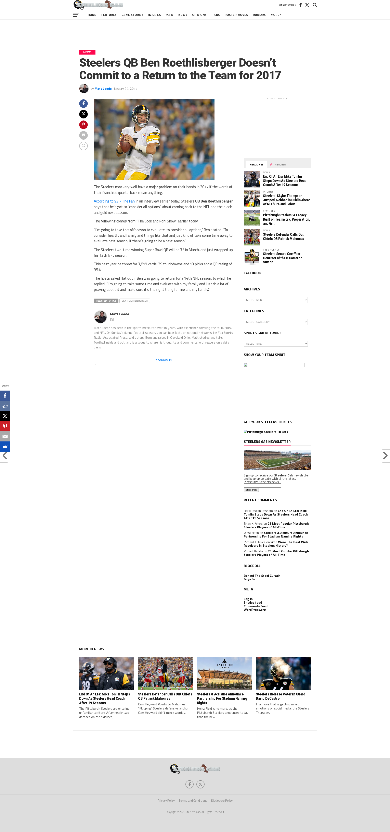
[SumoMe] (5, 446)
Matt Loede (103, 88)
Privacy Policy (166, 800)
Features (109, 14)
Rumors (259, 14)
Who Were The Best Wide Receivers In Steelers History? (276, 544)
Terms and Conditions (193, 800)
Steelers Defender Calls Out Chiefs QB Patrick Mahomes (283, 236)
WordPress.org (255, 609)
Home (92, 14)
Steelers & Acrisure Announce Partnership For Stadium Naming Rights (276, 534)
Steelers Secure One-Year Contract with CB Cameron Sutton (282, 258)
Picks (215, 14)
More (275, 14)
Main (169, 14)
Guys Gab (250, 579)
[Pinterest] (5, 426)
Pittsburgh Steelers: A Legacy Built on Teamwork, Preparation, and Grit (286, 219)
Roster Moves (236, 14)
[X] (5, 416)
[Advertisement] (195, 31)
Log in (248, 598)
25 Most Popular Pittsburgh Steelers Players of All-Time (276, 525)
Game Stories (132, 14)
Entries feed (253, 602)
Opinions (199, 14)
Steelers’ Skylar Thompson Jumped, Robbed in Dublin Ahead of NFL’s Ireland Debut (286, 200)
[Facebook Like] (5, 406)
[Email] (5, 436)
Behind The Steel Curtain (262, 575)
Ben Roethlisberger (135, 301)
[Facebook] (5, 396)
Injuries (154, 14)
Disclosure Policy (222, 800)
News (182, 14)
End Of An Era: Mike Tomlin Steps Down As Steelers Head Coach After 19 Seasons (284, 180)
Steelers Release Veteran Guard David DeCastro (280, 696)
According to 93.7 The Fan (114, 201)
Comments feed (256, 606)
